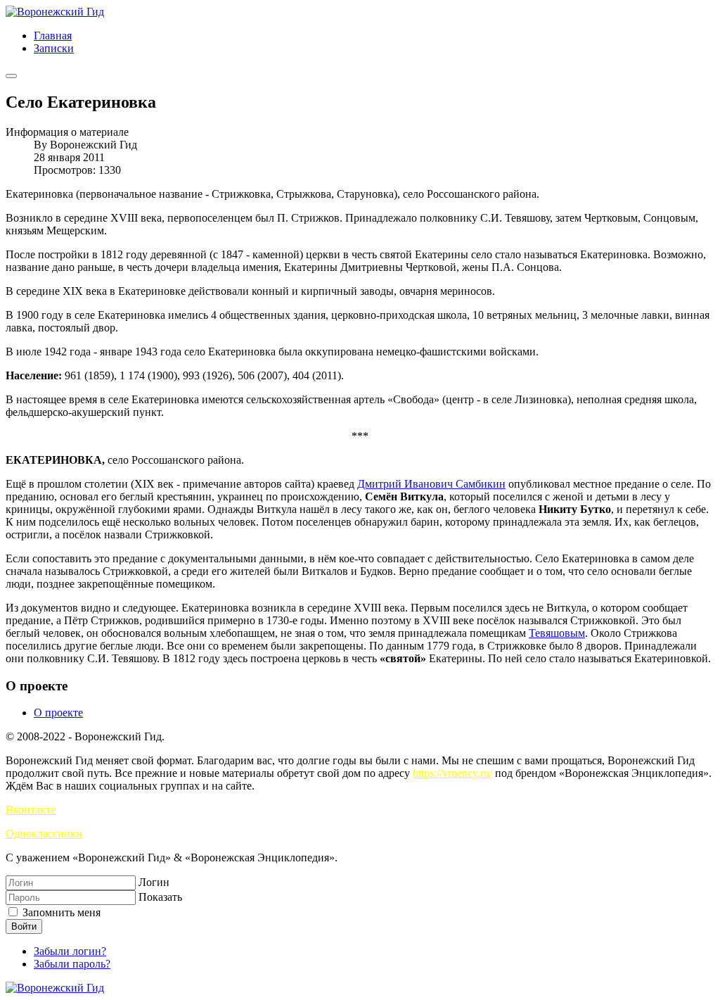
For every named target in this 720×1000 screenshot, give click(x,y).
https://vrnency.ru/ (452, 773)
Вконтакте (31, 810)
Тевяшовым (557, 633)
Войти (24, 926)
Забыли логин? (70, 951)
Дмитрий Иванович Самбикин (431, 484)
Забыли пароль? (72, 964)
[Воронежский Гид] (55, 12)
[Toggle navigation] (11, 76)
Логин (154, 882)
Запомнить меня (60, 912)
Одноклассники (44, 834)
